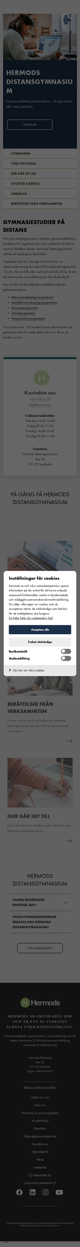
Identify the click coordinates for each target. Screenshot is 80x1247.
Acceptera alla (40, 629)
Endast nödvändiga (40, 642)
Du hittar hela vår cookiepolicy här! (31, 618)
